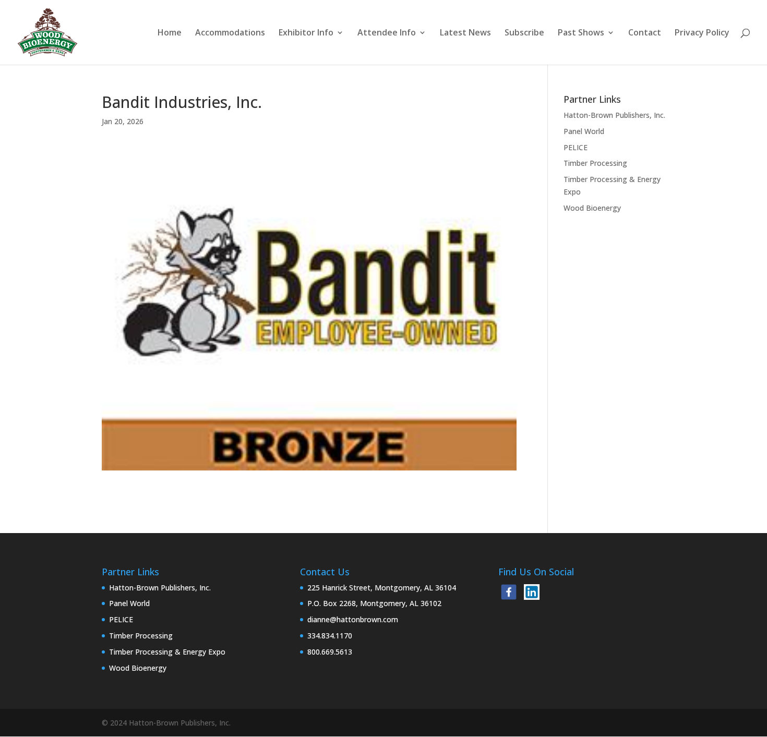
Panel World (584, 131)
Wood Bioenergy (592, 208)
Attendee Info (386, 33)
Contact (644, 33)
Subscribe (524, 33)
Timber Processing (595, 163)
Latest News (465, 33)
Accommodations (230, 33)
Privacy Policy (702, 33)
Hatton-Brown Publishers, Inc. (614, 115)
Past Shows (581, 33)
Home (170, 33)
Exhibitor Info (306, 33)
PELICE (576, 147)
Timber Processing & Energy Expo (167, 652)
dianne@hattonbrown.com (352, 619)
